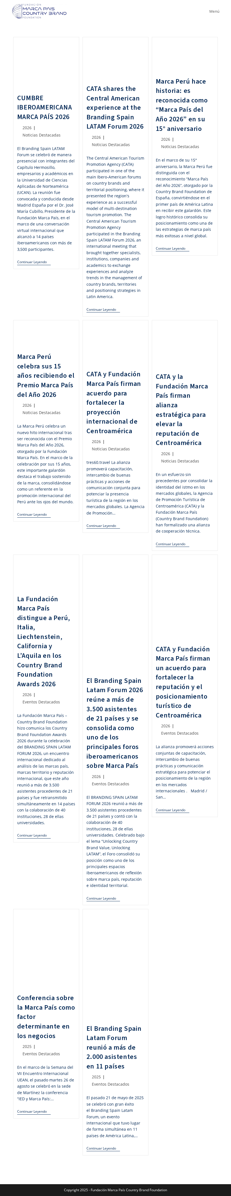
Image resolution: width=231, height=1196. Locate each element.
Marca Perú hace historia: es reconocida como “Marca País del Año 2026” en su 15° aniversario (182, 105)
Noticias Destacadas (42, 135)
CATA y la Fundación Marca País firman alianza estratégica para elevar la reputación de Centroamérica (182, 410)
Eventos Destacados (41, 702)
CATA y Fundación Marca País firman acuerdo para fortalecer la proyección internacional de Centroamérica (113, 402)
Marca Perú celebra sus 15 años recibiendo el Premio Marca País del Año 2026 (46, 375)
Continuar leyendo (34, 262)
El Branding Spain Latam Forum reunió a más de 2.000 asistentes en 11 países (114, 1047)
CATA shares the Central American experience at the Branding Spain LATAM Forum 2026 (115, 107)
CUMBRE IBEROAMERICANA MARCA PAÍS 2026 (44, 107)
